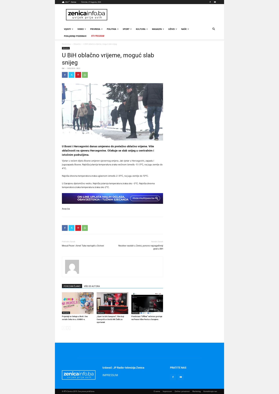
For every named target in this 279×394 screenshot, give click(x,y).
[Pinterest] (78, 75)
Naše (184, 29)
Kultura (140, 29)
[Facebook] (210, 2)
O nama (157, 391)
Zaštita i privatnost (182, 391)
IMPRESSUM (110, 375)
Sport (126, 29)
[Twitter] (71, 75)
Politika (111, 29)
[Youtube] (215, 2)
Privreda (95, 29)
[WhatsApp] (85, 75)
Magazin (157, 29)
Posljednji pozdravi (75, 36)
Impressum (167, 391)
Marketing (196, 391)
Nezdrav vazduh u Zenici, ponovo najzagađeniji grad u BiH (140, 247)
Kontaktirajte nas (210, 391)
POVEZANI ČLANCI (72, 286)
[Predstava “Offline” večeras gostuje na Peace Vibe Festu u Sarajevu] (147, 303)
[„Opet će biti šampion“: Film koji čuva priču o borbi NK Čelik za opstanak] (112, 303)
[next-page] (68, 328)
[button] (213, 29)
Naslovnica (66, 44)
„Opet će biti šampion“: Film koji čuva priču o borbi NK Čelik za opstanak (110, 319)
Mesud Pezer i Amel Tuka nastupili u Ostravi (83, 245)
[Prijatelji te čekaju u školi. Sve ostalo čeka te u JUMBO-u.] (78, 303)
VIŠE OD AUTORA (92, 286)
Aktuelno (77, 44)
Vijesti (67, 29)
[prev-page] (64, 328)
